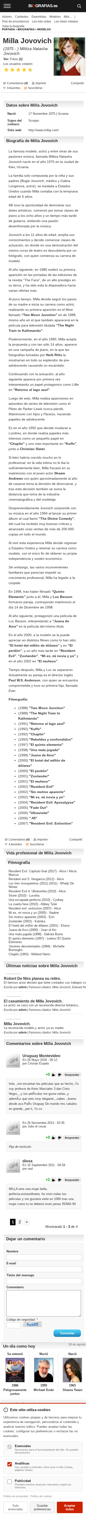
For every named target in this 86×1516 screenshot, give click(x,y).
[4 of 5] (24, 70)
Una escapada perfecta (25, 900)
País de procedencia (15, 21)
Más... (67, 16)
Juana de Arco (18, 930)
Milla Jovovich (61, 987)
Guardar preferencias (42, 1507)
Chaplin (14, 954)
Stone (13, 895)
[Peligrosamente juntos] (15, 1370)
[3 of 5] (18, 70)
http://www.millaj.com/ (43, 130)
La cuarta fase (18, 904)
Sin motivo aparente (22, 917)
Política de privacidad (15, 1496)
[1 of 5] (6, 70)
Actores (7, 16)
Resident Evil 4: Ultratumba (28, 891)
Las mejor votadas (66, 21)
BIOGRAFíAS (26, 29)
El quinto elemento (21, 938)
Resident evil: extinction (25, 908)
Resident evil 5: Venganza (27, 879)
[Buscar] (79, 5)
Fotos (16, 59)
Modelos (55, 16)
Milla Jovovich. (17, 1024)
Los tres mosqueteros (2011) (28, 883)
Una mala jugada (20, 934)
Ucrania (63, 113)
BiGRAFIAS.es (43, 6)
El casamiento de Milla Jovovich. (33, 1001)
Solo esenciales (15, 1507)
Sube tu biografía (13, 26)
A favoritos (13, 88)
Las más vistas (41, 21)
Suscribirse (35, 88)
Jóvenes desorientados (25, 946)
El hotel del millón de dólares (28, 925)
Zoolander (15, 921)
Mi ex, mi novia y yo (23, 912)
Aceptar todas (69, 1507)
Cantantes (21, 16)
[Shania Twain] (72, 1370)
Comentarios (17, 83)
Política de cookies (41, 1496)
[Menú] (7, 6)
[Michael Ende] (43, 1370)
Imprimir (41, 83)
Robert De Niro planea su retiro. (32, 978)
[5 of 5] (30, 70)
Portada (8, 29)
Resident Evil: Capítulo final (28, 871)
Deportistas (39, 16)
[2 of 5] (12, 70)
